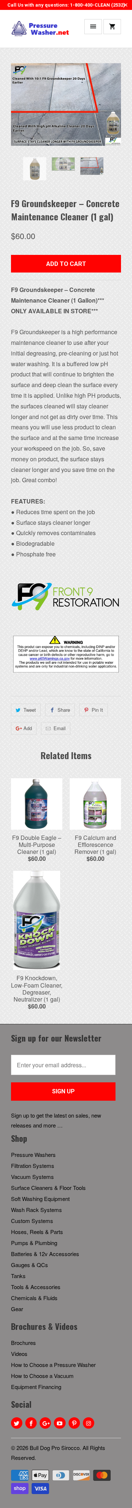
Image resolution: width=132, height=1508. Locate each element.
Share (64, 709)
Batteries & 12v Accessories (45, 1254)
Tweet (29, 709)
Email (60, 728)
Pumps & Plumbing (34, 1243)
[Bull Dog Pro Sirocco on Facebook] (31, 1423)
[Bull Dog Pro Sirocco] (40, 31)
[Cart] (112, 26)
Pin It (97, 709)
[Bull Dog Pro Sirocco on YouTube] (59, 1423)
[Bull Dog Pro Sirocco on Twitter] (16, 1423)
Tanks (18, 1276)
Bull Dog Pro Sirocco (55, 1447)
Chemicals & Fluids (34, 1298)
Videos (19, 1353)
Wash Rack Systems (36, 1209)
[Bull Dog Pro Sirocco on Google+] (45, 1423)
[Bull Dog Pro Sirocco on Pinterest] (74, 1423)
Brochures (23, 1342)
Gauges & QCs (29, 1265)
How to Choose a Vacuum (42, 1375)
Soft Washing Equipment (40, 1198)
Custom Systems (32, 1220)
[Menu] (93, 26)
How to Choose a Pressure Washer (53, 1364)
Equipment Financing (36, 1386)
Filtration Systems (32, 1165)
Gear (17, 1309)
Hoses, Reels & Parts (37, 1231)
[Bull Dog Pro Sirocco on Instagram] (88, 1423)
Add (27, 728)
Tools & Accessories (35, 1287)
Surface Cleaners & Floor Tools (48, 1187)
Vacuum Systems (32, 1176)
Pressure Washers (33, 1154)
